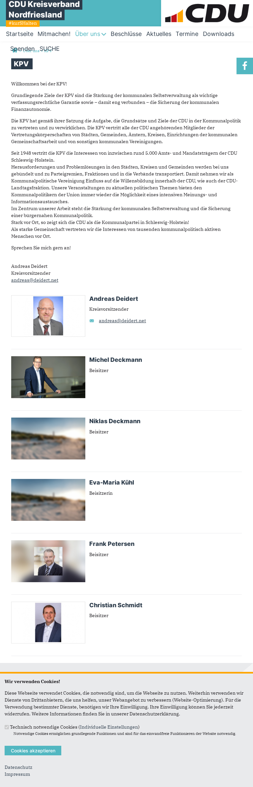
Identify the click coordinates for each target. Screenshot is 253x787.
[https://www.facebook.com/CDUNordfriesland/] (245, 66)
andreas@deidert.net (34, 280)
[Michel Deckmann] (48, 359)
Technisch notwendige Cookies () (75, 727)
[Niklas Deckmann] (48, 421)
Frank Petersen (111, 543)
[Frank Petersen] (48, 544)
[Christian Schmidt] (48, 605)
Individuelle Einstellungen (109, 727)
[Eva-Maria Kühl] (48, 482)
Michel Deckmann (115, 359)
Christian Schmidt (115, 605)
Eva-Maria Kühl (111, 482)
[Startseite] (207, 3)
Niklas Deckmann (114, 421)
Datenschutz (18, 767)
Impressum (17, 774)
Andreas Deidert (113, 298)
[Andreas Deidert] (48, 298)
